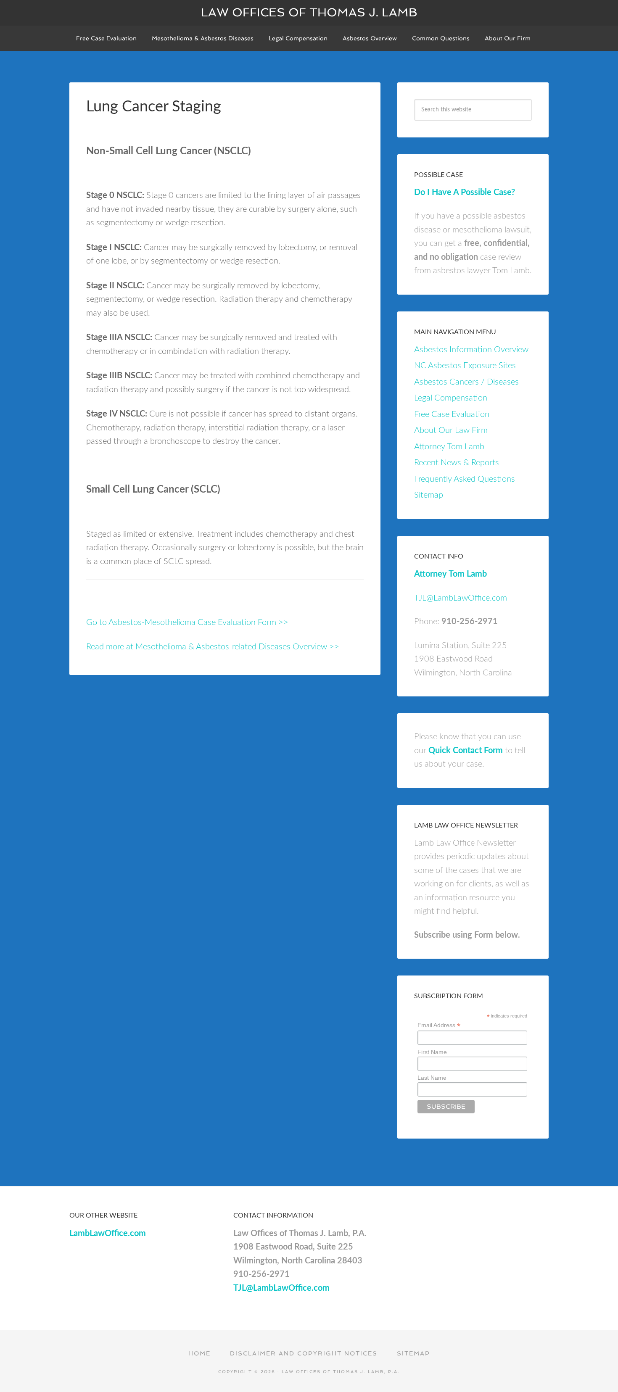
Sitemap (428, 495)
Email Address (438, 1025)
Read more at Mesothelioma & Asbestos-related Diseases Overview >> (212, 647)
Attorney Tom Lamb (449, 447)
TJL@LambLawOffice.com (460, 598)
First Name (432, 1052)
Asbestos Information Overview (471, 349)
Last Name (431, 1077)
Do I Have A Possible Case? (464, 192)
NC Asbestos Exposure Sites (465, 365)
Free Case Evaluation (451, 414)
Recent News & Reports (456, 463)
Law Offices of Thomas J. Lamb (309, 12)
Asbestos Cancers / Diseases (466, 382)
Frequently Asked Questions (464, 479)
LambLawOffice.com (107, 1233)
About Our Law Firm (451, 430)
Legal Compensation (450, 398)
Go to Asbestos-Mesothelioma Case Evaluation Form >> (187, 622)
